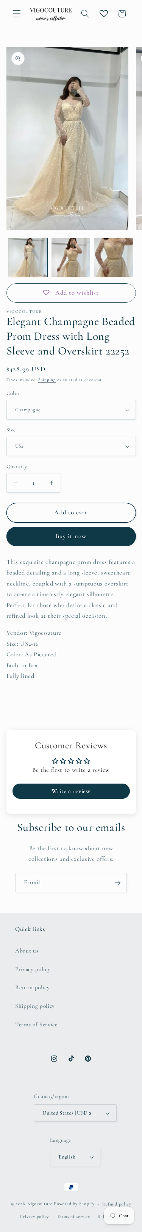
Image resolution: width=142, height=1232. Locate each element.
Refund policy (116, 1204)
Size (11, 429)
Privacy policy (32, 969)
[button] (17, 14)
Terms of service (73, 1216)
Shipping (47, 379)
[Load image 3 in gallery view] (113, 257)
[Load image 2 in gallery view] (71, 257)
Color (13, 393)
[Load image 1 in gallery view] (27, 257)
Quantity (16, 466)
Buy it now (71, 536)
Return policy (32, 987)
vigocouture (40, 1204)
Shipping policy (35, 1005)
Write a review (70, 791)
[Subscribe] (117, 883)
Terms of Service (36, 1024)
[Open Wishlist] (104, 14)
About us (26, 950)
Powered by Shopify (74, 1204)
